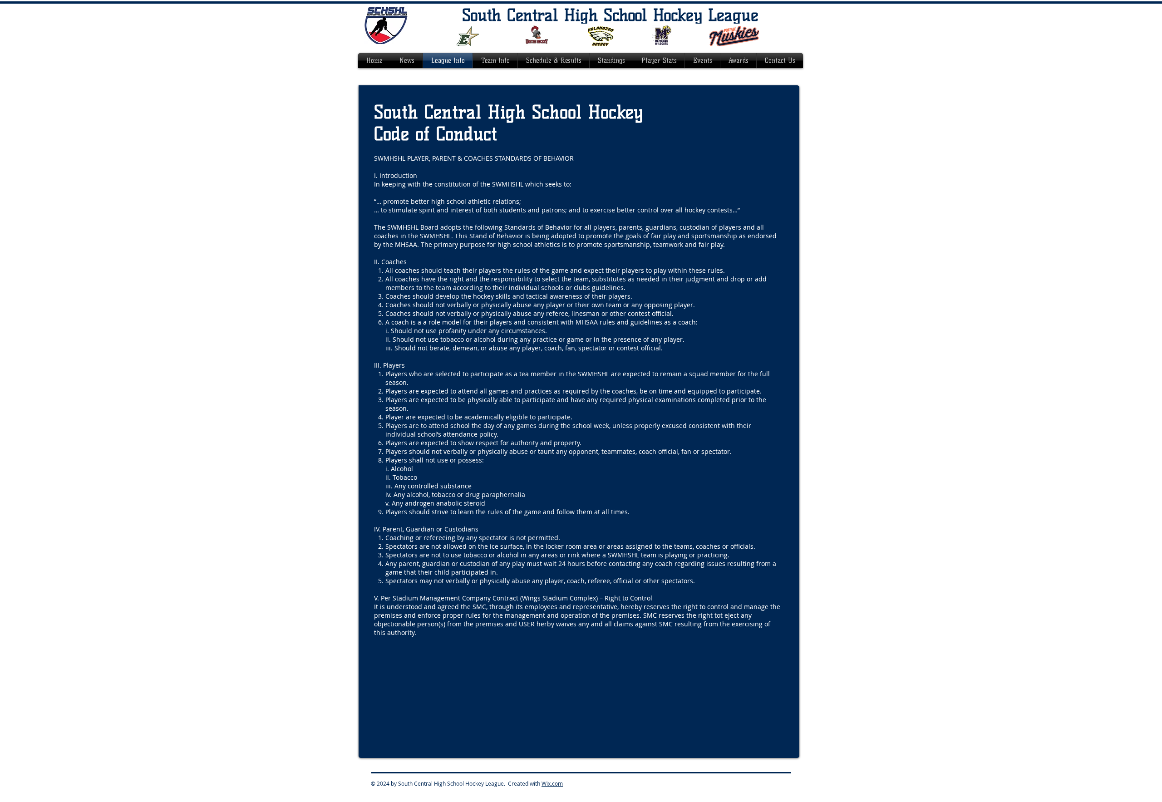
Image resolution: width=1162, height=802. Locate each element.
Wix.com (552, 783)
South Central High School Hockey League (610, 15)
